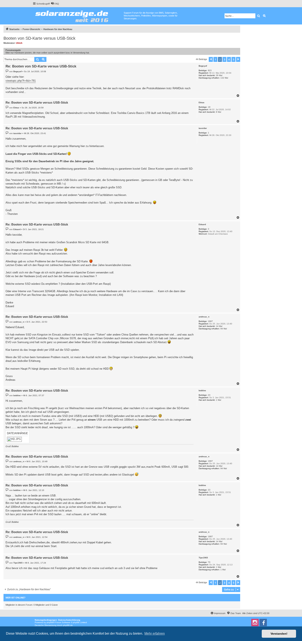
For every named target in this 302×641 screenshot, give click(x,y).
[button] (211, 59)
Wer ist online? (15, 597)
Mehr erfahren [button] (154, 633)
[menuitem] (55, 3)
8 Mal (218, 112)
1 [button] (215, 59)
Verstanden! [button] (279, 633)
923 (210, 70)
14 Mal (219, 326)
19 (209, 107)
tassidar (203, 128)
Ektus (201, 102)
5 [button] (233, 59)
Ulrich (19, 43)
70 (209, 562)
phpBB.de (68, 625)
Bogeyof (203, 66)
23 (209, 395)
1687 (210, 321)
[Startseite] (78, 15)
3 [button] (224, 59)
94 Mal (223, 328)
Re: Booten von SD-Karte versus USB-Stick (41, 66)
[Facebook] (263, 622)
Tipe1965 (203, 558)
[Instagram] (255, 622)
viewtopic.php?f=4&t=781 (21, 80)
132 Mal (224, 78)
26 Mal (219, 75)
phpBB (50, 622)
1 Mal (218, 400)
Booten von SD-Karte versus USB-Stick (39, 38)
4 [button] (229, 59)
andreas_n (204, 317)
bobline (202, 390)
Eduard (202, 224)
